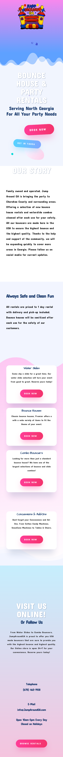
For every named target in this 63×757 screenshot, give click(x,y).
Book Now (37, 129)
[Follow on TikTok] (37, 34)
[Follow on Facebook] (26, 34)
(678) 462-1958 (31, 689)
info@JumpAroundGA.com (31, 709)
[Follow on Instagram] (31, 34)
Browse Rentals (30, 743)
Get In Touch (26, 144)
